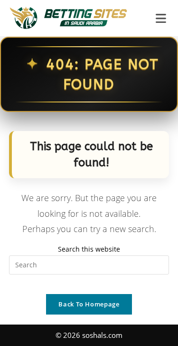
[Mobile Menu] (162, 18)
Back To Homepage (88, 304)
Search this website (89, 249)
